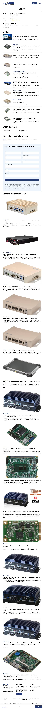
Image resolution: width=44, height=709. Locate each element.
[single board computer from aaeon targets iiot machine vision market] (22, 467)
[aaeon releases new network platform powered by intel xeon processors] (22, 240)
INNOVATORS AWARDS (25, 698)
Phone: (4, 18)
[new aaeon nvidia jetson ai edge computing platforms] (7, 65)
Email (6, 155)
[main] (22, 706)
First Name (7, 151)
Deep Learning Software (17, 34)
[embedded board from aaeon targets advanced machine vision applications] (22, 435)
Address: (4, 13)
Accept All (38, 706)
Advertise (8, 703)
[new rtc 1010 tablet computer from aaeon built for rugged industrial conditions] (22, 368)
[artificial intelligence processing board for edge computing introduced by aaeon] (22, 531)
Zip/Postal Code (8, 164)
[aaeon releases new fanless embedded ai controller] (22, 272)
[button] (3, 3)
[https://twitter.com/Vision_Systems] (33, 690)
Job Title (25, 160)
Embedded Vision (16, 44)
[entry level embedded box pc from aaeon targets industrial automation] (22, 629)
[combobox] (22, 171)
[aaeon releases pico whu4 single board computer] (7, 73)
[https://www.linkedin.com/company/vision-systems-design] (32, 690)
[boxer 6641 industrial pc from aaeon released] (7, 83)
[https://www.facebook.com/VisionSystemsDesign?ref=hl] (30, 690)
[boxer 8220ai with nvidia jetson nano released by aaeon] (7, 92)
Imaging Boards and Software (19, 71)
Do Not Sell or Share (13, 703)
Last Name (25, 151)
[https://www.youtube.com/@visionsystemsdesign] (35, 690)
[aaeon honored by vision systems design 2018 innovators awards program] (22, 498)
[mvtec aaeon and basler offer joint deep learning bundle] (7, 37)
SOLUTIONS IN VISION (16, 698)
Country (7, 169)
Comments (7, 173)
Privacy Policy (20, 703)
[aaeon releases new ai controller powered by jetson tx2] (22, 337)
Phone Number (26, 155)
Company (7, 160)
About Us (4, 703)
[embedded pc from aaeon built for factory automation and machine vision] (22, 595)
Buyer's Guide (7, 130)
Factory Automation (17, 90)
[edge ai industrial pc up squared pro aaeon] (7, 46)
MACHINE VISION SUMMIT (34, 698)
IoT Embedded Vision (25, 131)
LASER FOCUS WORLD (25, 699)
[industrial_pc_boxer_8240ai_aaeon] (7, 56)
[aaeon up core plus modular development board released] (7, 119)
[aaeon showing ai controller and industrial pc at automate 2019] (22, 305)
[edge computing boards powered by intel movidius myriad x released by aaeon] (7, 110)
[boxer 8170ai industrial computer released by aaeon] (7, 101)
